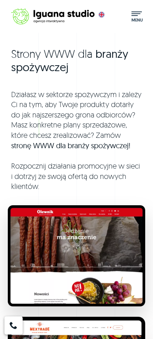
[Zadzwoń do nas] (13, 325)
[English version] (101, 14)
